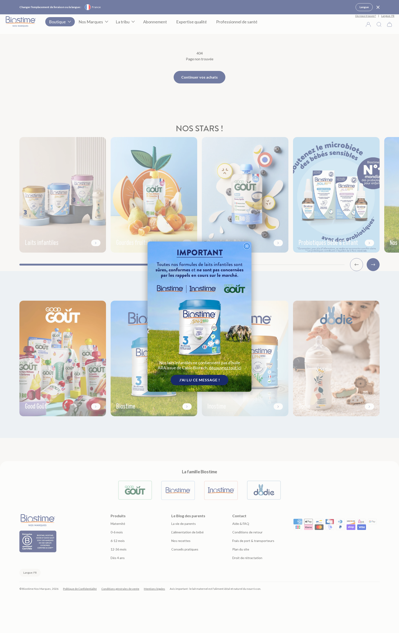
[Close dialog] (247, 246)
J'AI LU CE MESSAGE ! (199, 380)
